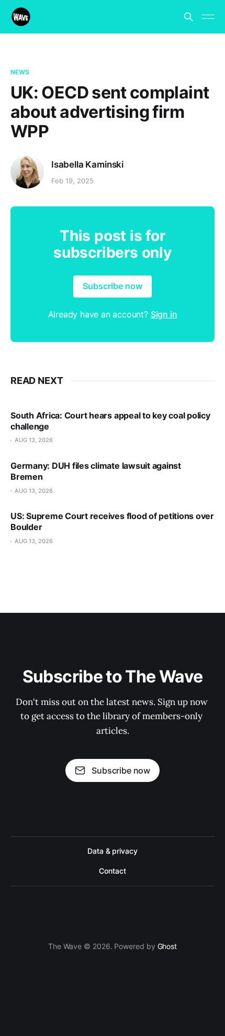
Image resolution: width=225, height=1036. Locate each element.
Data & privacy (112, 850)
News (19, 72)
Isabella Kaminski (87, 164)
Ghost (167, 946)
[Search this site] (188, 17)
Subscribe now (112, 286)
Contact (112, 870)
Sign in (164, 314)
